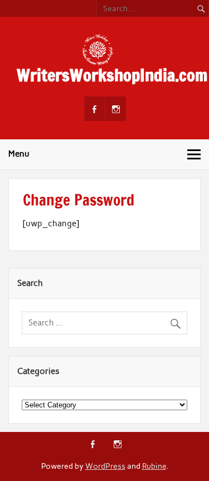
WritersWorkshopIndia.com (112, 75)
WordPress (105, 465)
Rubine (154, 465)
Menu (19, 154)
